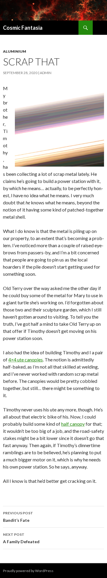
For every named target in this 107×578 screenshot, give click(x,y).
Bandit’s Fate (18, 517)
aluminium (14, 51)
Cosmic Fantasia (23, 27)
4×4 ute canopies (25, 359)
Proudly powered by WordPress (28, 570)
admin (45, 73)
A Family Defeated (21, 538)
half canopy (73, 424)
